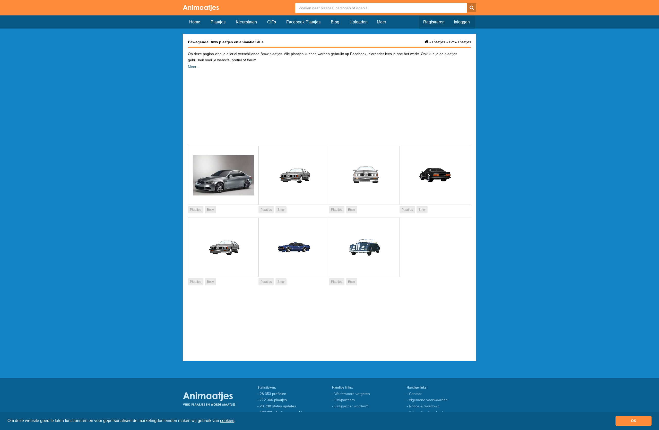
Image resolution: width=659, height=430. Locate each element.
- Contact (414, 394)
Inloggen (462, 22)
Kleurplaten (246, 22)
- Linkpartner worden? (350, 406)
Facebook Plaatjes (303, 22)
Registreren (434, 22)
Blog (335, 22)
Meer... (193, 67)
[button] (237, 421)
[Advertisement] (329, 106)
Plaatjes (218, 22)
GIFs (271, 22)
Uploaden (359, 22)
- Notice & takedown (423, 406)
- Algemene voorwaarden (427, 400)
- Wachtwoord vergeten (351, 394)
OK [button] (633, 421)
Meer (381, 22)
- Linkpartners (343, 400)
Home (194, 22)
